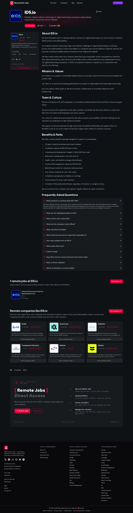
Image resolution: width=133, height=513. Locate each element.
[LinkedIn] (17, 59)
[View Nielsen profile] (66, 353)
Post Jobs (7, 473)
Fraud (103, 483)
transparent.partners (34, 348)
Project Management (76, 485)
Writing (72, 483)
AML (102, 488)
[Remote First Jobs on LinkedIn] (20, 459)
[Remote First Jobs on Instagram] (16, 459)
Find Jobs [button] (53, 3)
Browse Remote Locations (12, 469)
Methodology (44, 457)
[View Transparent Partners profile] (28, 353)
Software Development (77, 450)
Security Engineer (106, 498)
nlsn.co (69, 348)
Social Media (105, 465)
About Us (43, 450)
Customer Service (75, 455)
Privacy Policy (58, 510)
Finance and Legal (75, 475)
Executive (104, 500)
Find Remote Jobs (9, 464)
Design (72, 457)
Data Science (105, 478)
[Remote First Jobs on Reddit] (13, 459)
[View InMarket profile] (104, 331)
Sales (71, 462)
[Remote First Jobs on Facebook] (9, 459)
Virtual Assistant (106, 490)
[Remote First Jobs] (11, 370)
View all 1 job (115, 281)
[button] (99, 11)
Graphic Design (105, 460)
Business (72, 467)
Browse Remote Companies (12, 466)
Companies (17, 370)
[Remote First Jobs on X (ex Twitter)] (5, 459)
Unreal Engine (105, 495)
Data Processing (106, 480)
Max (83, 508)
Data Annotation (106, 452)
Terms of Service (48, 510)
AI (101, 485)
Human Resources (75, 478)
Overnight (104, 457)
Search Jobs (23, 411)
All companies (114, 311)
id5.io (21, 40)
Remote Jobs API (9, 479)
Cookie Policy (68, 510)
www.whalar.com (111, 348)
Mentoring (104, 493)
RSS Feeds (7, 482)
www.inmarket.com (112, 327)
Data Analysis (74, 470)
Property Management (108, 467)
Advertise (80, 3)
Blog (73, 3)
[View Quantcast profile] (66, 331)
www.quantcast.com (74, 327)
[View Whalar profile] (104, 353)
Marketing (72, 460)
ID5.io (25, 370)
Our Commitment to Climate (81, 510)
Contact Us (7, 491)
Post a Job (119, 3)
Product (72, 465)
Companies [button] (64, 3)
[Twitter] (20, 59)
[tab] (30, 25)
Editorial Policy (44, 455)
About (6, 488)
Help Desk (104, 455)
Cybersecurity (74, 452)
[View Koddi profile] (28, 331)
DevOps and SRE (75, 473)
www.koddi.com (35, 327)
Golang (103, 475)
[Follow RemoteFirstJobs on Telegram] (23, 459)
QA (70, 480)
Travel (103, 462)
